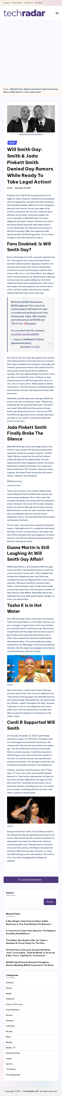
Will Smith (36, 263)
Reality (9, 1042)
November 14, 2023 (30, 346)
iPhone (9, 1015)
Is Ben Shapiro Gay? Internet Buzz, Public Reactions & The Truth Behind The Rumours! (28, 922)
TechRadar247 (28, 857)
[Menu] (57, 13)
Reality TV (11, 1047)
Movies (9, 1031)
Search (10, 892)
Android (9, 982)
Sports (9, 1064)
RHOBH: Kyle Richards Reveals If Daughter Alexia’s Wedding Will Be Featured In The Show (29, 963)
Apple (9, 993)
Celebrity (10, 998)
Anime (9, 988)
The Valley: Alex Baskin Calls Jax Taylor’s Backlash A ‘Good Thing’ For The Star (27, 941)
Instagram (29, 697)
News (12, 143)
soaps (9, 1058)
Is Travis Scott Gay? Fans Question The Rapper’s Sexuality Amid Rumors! (31, 932)
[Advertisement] (31, 53)
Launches (10, 1026)
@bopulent (31, 323)
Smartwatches (13, 1053)
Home (5, 89)
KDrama (9, 1020)
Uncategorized (13, 1074)
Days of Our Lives (14, 1004)
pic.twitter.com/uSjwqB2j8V (25, 334)
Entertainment (12, 1009)
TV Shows (11, 1069)
